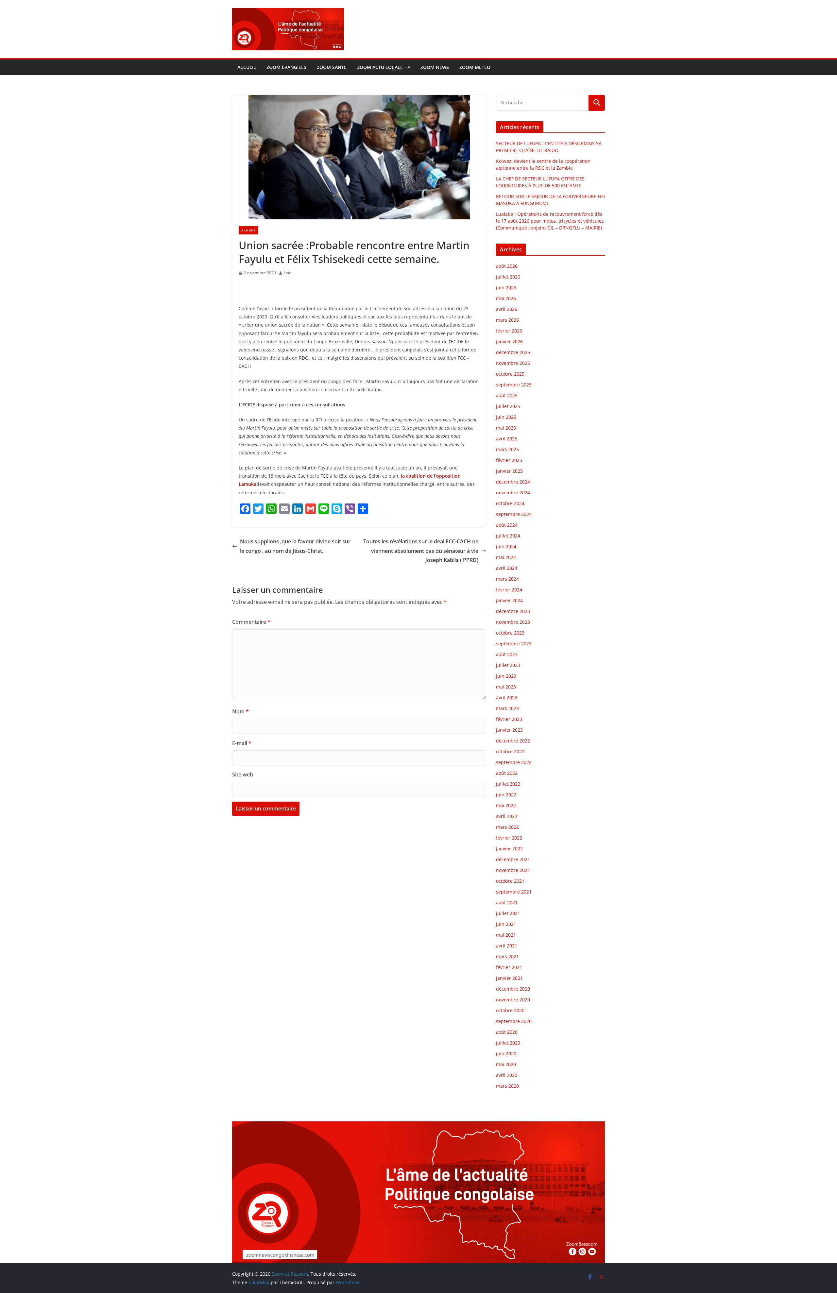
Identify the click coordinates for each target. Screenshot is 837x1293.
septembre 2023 (514, 643)
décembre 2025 (513, 352)
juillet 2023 (508, 665)
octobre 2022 (510, 751)
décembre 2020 (513, 989)
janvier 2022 (509, 848)
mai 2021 (506, 935)
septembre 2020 (514, 1021)
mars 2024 (507, 579)
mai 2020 (506, 1064)
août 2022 (507, 773)
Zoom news (434, 67)
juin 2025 (506, 417)
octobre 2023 (510, 633)
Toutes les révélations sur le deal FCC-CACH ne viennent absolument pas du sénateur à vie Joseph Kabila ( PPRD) (420, 551)
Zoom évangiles (286, 67)
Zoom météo (474, 67)
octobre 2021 (510, 881)
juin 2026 (506, 287)
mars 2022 (507, 827)
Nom (240, 711)
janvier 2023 (509, 730)
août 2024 (507, 525)
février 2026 (509, 331)
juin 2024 (506, 546)
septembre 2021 (514, 892)
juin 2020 (506, 1053)
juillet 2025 (508, 406)
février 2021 (509, 967)
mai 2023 (506, 687)
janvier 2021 (509, 978)
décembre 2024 (513, 482)
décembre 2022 (513, 741)
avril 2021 (506, 946)
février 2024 (509, 590)
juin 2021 (506, 924)
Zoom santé (332, 67)
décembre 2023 (513, 611)
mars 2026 (507, 320)
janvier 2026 (509, 341)
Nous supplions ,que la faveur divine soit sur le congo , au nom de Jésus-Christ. (295, 546)
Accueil (246, 67)
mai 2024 (506, 557)
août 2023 (507, 654)
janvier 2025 (509, 471)
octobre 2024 (510, 503)
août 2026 (507, 266)
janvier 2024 (509, 600)
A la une (248, 230)
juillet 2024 (508, 536)
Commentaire (251, 621)
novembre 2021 (513, 870)
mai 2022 (506, 805)
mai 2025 (506, 428)
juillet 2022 (508, 784)
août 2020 (507, 1032)
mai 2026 (506, 298)
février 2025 (509, 460)
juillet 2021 (508, 913)
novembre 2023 (513, 622)
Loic (287, 273)
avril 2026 (506, 309)
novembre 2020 (513, 999)
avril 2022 (506, 816)
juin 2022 (506, 794)
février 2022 (509, 838)
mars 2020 (507, 1086)
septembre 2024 (514, 514)
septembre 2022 (514, 762)
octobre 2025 (510, 374)
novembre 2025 (513, 363)
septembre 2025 (514, 385)
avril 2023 (506, 697)
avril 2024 (506, 568)
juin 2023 (506, 676)
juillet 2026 (508, 277)
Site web (242, 774)
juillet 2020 (508, 1043)
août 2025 (507, 395)
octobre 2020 (510, 1010)
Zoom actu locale (380, 67)
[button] (406, 67)
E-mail (241, 743)
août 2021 (507, 902)
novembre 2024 (513, 492)
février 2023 (509, 719)
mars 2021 (507, 956)
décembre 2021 (513, 859)
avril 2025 (506, 438)
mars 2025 (507, 449)
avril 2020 (506, 1075)
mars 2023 (507, 708)
